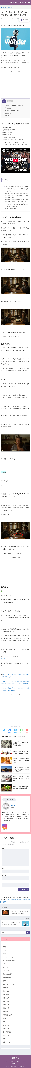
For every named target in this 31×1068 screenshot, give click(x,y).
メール (4, 875)
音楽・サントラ (7, 1042)
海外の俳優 (6, 1025)
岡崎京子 (5, 981)
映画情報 (5, 1011)
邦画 (4, 1038)
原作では (6, 115)
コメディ (5, 953)
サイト (4, 882)
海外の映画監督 (7, 1032)
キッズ (4, 950)
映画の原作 (6, 1001)
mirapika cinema (17, 2)
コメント (4, 848)
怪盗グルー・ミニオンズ (10, 984)
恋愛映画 (5, 987)
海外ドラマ (6, 1035)
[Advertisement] (15, 84)
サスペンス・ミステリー (10, 957)
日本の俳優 (6, 994)
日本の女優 (6, 998)
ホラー (4, 964)
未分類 (4, 1018)
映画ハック (6, 1004)
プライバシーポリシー (22, 1061)
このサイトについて (9, 1061)
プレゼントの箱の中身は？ (11, 110)
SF (3, 943)
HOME (16, 1058)
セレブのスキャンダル (9, 960)
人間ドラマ (12, 736)
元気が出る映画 (20, 736)
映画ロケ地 (6, 1008)
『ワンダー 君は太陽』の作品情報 (13, 105)
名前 (3, 868)
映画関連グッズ (7, 1015)
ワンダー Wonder (6, 658)
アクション (6, 947)
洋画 (4, 1021)
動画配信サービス (8, 977)
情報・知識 (6, 991)
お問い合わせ (15, 1063)
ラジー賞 (5, 967)
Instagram (5, 829)
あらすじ (8, 108)
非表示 (9, 101)
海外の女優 (6, 1028)
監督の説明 (7, 113)
